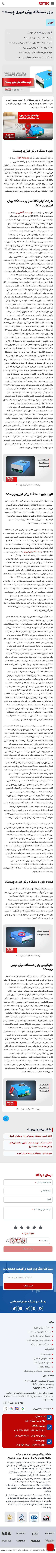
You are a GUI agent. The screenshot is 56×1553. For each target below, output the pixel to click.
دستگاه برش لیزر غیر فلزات (39, 1340)
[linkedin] (33, 1308)
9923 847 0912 (38, 1430)
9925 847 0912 (38, 1436)
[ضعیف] (40, 1227)
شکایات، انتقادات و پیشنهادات (37, 1371)
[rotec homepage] (44, 3)
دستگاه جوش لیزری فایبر (39, 1332)
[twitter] (14, 1308)
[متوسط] (28, 1227)
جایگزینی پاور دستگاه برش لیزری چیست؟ (34, 57)
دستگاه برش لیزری (32, 551)
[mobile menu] (52, 3)
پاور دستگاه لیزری (24, 212)
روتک (15, 1550)
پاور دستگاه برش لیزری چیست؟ (38, 38)
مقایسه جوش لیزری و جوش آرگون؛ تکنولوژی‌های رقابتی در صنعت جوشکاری (31, 1144)
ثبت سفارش (45, 1354)
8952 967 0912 (39, 1445)
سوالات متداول (44, 1367)
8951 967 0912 (23, 1445)
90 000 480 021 (13, 1403)
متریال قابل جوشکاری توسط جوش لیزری (34, 1153)
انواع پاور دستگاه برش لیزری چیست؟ (36, 47)
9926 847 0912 (22, 1436)
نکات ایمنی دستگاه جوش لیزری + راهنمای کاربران (30, 1136)
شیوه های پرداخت (43, 1362)
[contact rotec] (3, 3)
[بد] (34, 1227)
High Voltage (23, 158)
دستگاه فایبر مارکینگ (41, 1344)
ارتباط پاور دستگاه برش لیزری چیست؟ (35, 52)
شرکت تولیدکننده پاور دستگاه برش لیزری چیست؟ (30, 42)
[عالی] (15, 1227)
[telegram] (27, 1308)
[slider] (11, 137)
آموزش (50, 22)
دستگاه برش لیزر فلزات (40, 1336)
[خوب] (22, 1227)
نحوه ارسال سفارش (42, 1358)
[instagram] (20, 1308)
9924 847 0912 (21, 1430)
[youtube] (40, 1308)
